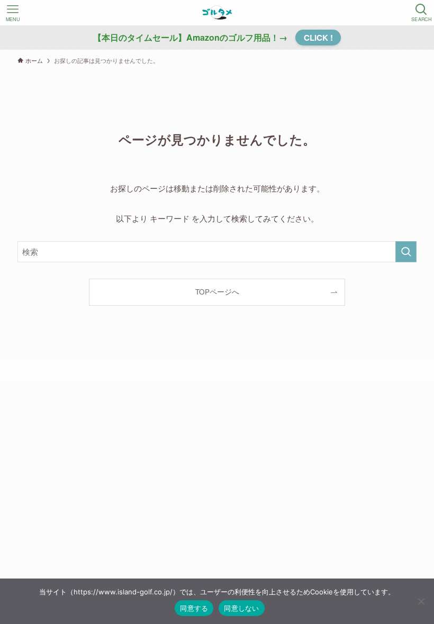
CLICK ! (318, 37)
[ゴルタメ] (217, 12)
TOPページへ (217, 292)
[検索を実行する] (406, 251)
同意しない (241, 608)
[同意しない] (420, 601)
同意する (194, 608)
